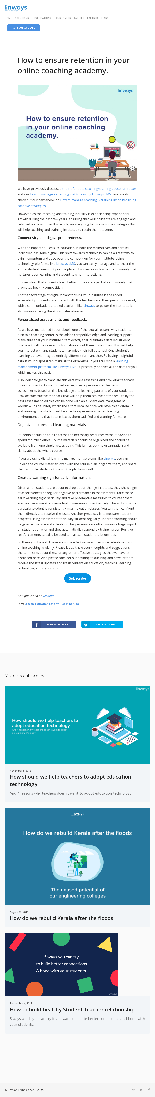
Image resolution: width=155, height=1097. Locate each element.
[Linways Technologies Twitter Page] (141, 1090)
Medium (48, 596)
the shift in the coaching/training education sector (99, 189)
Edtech (29, 604)
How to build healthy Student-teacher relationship (72, 1009)
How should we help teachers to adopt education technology (70, 780)
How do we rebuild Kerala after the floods (61, 918)
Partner (92, 17)
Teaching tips (69, 604)
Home (8, 17)
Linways (89, 306)
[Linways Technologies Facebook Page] (148, 1090)
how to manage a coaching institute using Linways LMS (70, 194)
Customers (63, 17)
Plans (105, 17)
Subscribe (77, 578)
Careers (79, 17)
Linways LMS (65, 264)
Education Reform (47, 604)
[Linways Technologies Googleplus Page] (133, 1090)
